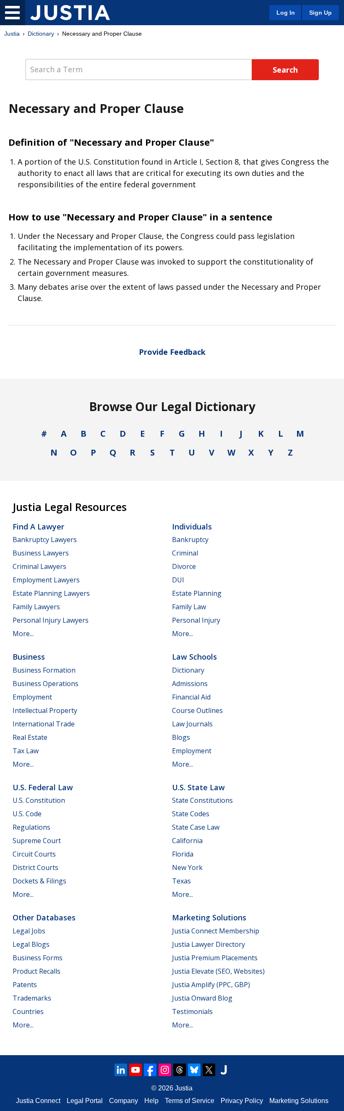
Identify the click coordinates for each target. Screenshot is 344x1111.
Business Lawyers (41, 553)
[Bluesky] (194, 1070)
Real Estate (30, 737)
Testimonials (192, 1011)
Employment (32, 697)
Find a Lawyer (38, 526)
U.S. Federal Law (43, 787)
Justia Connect (38, 1100)
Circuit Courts (34, 854)
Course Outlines (197, 710)
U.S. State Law (198, 787)
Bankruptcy (190, 539)
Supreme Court (37, 840)
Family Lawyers (36, 606)
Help (151, 1100)
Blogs (181, 737)
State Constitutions (202, 800)
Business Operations (45, 683)
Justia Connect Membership (215, 930)
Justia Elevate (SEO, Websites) (218, 971)
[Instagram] (165, 1070)
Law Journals (192, 723)
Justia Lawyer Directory (208, 944)
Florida (182, 854)
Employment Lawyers (46, 579)
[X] (209, 1070)
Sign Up (320, 12)
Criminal (185, 553)
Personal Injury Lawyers (51, 620)
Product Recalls (36, 971)
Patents (25, 984)
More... (23, 633)
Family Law (189, 606)
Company (123, 1100)
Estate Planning (197, 593)
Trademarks (32, 998)
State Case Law (195, 827)
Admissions (190, 683)
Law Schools (194, 657)
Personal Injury (196, 620)
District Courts (35, 867)
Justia (12, 33)
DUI (178, 579)
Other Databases (44, 917)
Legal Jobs (29, 930)
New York (187, 867)
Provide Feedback (172, 352)
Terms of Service (189, 1100)
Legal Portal (85, 1100)
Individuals (192, 526)
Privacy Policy (242, 1100)
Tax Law (26, 750)
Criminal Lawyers (39, 566)
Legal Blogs (31, 944)
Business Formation (44, 670)
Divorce (184, 566)
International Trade (44, 723)
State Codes (190, 813)
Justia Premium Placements (215, 957)
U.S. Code (27, 813)
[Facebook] (150, 1070)
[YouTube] (135, 1070)
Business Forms (38, 957)
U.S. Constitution (39, 800)
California (187, 840)
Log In (285, 12)
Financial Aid (191, 697)
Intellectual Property (45, 710)
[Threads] (179, 1070)
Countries (28, 1011)
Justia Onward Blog (202, 998)
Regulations (31, 827)
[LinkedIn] (121, 1070)
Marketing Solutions (209, 917)
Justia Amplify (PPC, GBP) (211, 984)
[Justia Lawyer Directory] (223, 1070)
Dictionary (41, 33)
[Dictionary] (70, 12)
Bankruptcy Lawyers (45, 539)
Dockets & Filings (39, 881)
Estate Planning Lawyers (51, 593)
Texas (181, 881)
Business (29, 657)
